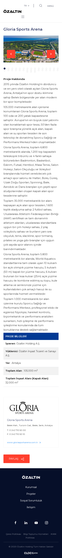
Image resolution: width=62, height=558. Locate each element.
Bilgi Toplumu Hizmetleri (35, 534)
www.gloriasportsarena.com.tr (22, 442)
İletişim (31, 507)
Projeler (31, 493)
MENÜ (50, 6)
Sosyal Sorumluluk (31, 500)
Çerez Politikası (13, 534)
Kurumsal (31, 487)
